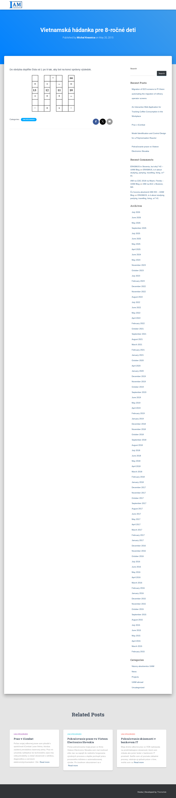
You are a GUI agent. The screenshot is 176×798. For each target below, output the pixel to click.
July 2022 (136, 302)
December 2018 (139, 424)
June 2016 (136, 567)
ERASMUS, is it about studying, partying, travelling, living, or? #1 (147, 173)
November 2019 (139, 381)
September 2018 (139, 440)
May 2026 (136, 223)
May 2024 (136, 260)
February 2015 (138, 651)
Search (133, 68)
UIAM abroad (137, 682)
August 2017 (137, 509)
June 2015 (136, 630)
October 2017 (138, 498)
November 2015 (139, 604)
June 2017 (136, 514)
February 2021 (138, 350)
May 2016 (136, 572)
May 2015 (136, 636)
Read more (45, 762)
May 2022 (136, 313)
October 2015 (138, 609)
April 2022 (136, 318)
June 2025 (136, 239)
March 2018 (137, 472)
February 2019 (138, 413)
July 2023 (136, 276)
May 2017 (136, 519)
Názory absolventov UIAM (143, 666)
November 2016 (139, 551)
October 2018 (138, 434)
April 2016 (136, 577)
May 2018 (136, 461)
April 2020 (136, 366)
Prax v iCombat (138, 125)
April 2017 (136, 524)
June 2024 (136, 254)
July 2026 (136, 212)
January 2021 (138, 355)
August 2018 (137, 445)
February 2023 (138, 281)
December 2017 (139, 487)
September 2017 (139, 503)
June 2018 (136, 456)
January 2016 (138, 593)
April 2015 (136, 641)
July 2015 (136, 625)
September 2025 (139, 228)
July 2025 (136, 233)
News (134, 671)
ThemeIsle (161, 792)
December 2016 (139, 546)
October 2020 (138, 360)
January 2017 (138, 540)
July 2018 (136, 450)
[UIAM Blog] (16, 4)
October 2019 (138, 387)
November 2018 (139, 429)
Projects (135, 677)
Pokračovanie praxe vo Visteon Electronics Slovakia (87, 740)
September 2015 (139, 614)
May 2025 (136, 244)
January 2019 (138, 419)
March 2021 (137, 344)
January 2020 (138, 371)
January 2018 (138, 482)
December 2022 (139, 286)
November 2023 (139, 265)
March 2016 (137, 583)
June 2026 (136, 217)
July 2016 (136, 561)
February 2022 (138, 323)
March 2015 (137, 646)
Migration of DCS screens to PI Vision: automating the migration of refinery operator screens (148, 93)
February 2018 (138, 477)
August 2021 (137, 339)
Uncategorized (29, 119)
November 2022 (139, 291)
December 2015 (139, 599)
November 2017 (139, 493)
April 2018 (136, 466)
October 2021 (138, 329)
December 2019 (139, 376)
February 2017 (138, 535)
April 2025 (136, 249)
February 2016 (138, 588)
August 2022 (137, 297)
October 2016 (138, 556)
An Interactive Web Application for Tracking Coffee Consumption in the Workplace (147, 111)
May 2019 (136, 403)
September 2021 (139, 334)
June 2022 (136, 307)
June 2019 (136, 397)
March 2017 (137, 530)
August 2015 (137, 620)
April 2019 (136, 408)
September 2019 (139, 392)
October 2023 (138, 270)
